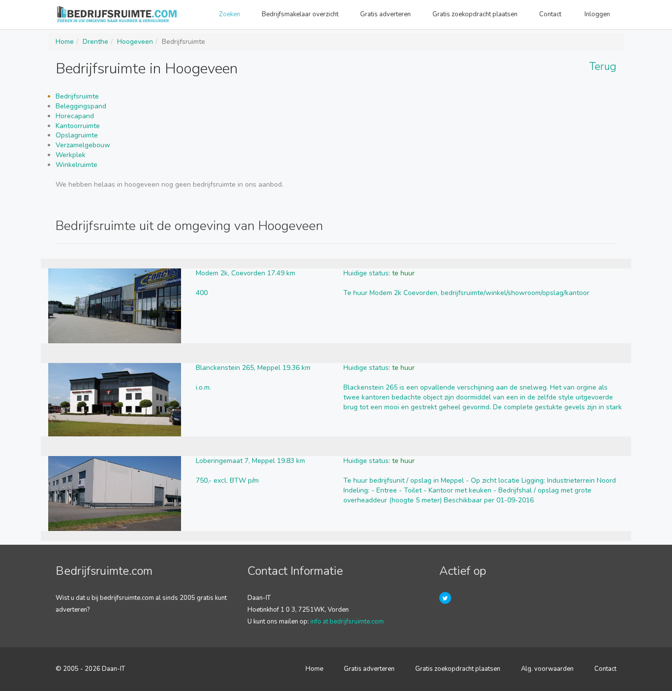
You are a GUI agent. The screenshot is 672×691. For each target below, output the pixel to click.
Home (65, 41)
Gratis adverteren (385, 14)
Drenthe (95, 41)
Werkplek (71, 155)
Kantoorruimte (78, 126)
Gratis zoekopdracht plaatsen (475, 14)
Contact (551, 14)
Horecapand (75, 116)
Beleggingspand (81, 106)
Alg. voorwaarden (547, 668)
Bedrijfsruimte (77, 96)
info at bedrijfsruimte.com (347, 621)
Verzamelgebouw (83, 145)
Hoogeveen (135, 41)
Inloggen (597, 14)
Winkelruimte (76, 164)
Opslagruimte (77, 135)
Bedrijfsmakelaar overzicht (300, 14)
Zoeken (229, 14)
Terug (602, 66)
